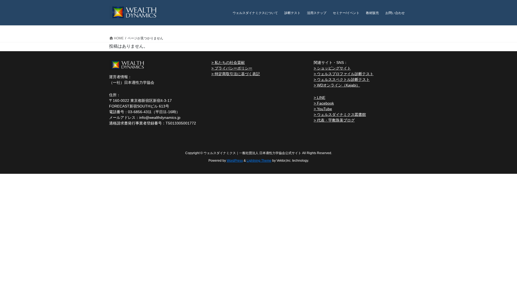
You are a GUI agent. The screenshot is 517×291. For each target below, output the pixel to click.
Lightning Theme (259, 160)
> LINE (319, 97)
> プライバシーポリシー (231, 68)
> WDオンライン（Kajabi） (337, 85)
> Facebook (324, 103)
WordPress (235, 160)
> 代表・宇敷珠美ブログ (334, 120)
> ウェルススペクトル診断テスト (342, 79)
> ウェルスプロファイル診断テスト (343, 74)
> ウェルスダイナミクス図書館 (340, 114)
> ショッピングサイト (332, 68)
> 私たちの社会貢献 (228, 62)
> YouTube (323, 109)
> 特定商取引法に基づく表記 (235, 74)
